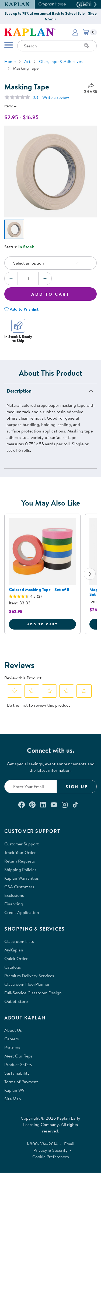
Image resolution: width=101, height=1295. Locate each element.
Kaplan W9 (14, 1090)
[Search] (87, 45)
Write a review (55, 97)
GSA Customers (19, 887)
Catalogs (12, 967)
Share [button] (91, 91)
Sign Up (76, 786)
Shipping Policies (20, 869)
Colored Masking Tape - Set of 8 (39, 589)
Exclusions (14, 895)
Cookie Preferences (50, 1157)
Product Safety (18, 1064)
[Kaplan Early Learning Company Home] (29, 32)
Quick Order (16, 958)
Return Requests (19, 861)
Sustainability (17, 1073)
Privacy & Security (50, 1150)
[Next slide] (90, 574)
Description (19, 390)
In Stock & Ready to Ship (18, 338)
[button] (94, 4)
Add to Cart (50, 294)
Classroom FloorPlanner (27, 984)
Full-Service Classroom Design (33, 993)
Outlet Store (16, 1001)
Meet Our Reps (18, 1056)
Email (69, 1144)
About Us (13, 1030)
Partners (12, 1047)
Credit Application (21, 912)
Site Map (12, 1099)
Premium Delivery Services (29, 975)
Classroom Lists (19, 941)
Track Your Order (20, 852)
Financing (13, 904)
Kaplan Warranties (21, 878)
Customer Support (21, 844)
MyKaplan (13, 950)
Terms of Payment (21, 1082)
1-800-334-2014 (42, 1144)
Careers (11, 1039)
